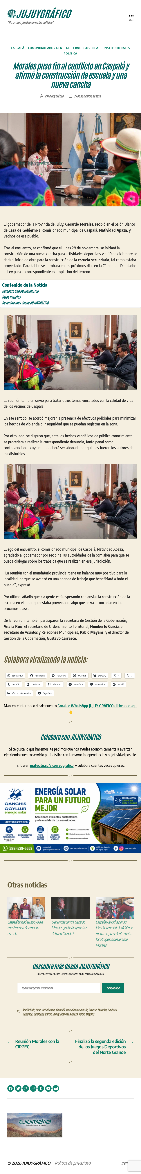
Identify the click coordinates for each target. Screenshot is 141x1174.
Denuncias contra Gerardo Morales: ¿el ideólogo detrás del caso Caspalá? (69, 927)
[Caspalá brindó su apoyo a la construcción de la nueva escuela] (26, 908)
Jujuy (56, 1014)
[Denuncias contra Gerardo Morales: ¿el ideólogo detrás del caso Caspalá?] (70, 908)
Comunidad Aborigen (45, 48)
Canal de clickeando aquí (97, 705)
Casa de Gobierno (45, 1009)
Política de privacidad (73, 1163)
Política (70, 53)
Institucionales (117, 48)
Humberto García (42, 1014)
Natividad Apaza (69, 1014)
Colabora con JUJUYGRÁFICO (20, 291)
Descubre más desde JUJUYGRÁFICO (25, 302)
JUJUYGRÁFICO (36, 1163)
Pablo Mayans (86, 1014)
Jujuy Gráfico (56, 96)
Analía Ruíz (28, 1009)
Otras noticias (11, 297)
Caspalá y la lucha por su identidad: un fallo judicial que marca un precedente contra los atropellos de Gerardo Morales (114, 933)
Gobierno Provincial (83, 48)
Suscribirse (113, 988)
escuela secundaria (76, 1009)
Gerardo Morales (97, 1009)
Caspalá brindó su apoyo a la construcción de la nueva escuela (25, 927)
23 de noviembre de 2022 (87, 96)
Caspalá (17, 48)
